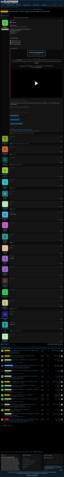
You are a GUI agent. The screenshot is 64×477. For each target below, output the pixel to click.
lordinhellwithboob (57, 395)
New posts (3, 7)
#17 (62, 300)
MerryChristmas (7, 368)
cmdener (58, 360)
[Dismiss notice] (61, 466)
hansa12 (58, 414)
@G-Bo (48, 103)
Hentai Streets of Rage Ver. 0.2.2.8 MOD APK (21, 395)
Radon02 (6, 416)
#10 (62, 222)
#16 (62, 289)
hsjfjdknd (58, 371)
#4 (62, 157)
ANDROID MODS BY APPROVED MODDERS (19, 407)
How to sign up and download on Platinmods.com (21, 129)
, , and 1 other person (20, 143)
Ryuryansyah (58, 420)
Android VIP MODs (26, 459)
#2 (62, 136)
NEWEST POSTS (26, 5)
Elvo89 (59, 390)
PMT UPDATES (36, 5)
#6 (62, 179)
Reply (62, 141)
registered (19, 59)
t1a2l (59, 405)
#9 (62, 212)
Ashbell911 (58, 386)
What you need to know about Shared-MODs (19, 107)
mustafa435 (6, 373)
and (17, 164)
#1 (62, 20)
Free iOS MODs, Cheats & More (28, 462)
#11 (62, 234)
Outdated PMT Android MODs (19, 421)
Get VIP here (39, 67)
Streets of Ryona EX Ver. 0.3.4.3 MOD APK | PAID (22, 356)
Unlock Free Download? (36, 53)
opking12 (58, 382)
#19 (62, 322)
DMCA (24, 468)
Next (7, 15)
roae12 (59, 410)
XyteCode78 (58, 377)
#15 (62, 278)
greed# (59, 351)
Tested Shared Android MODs (17, 362)
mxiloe (5, 407)
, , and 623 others (23, 133)
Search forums (8, 7)
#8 (62, 201)
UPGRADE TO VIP (10, 5)
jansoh (59, 356)
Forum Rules (25, 466)
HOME (3, 5)
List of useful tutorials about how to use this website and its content (24, 131)
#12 (62, 245)
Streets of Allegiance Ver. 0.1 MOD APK (19, 409)
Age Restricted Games (16, 353)
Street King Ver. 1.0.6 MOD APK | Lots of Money (23, 385)
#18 (62, 311)
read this (36, 62)
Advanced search (15, 7)
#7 (62, 191)
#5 (62, 167)
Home (24, 457)
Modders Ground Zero (27, 464)
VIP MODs (18, 5)
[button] (21, 5)
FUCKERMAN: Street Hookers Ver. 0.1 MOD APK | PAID (23, 381)
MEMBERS (44, 5)
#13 (62, 256)
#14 (62, 266)
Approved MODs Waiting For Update (22, 368)
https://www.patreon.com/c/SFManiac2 (18, 26)
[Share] (60, 20)
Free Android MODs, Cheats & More (29, 461)
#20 (62, 334)
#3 (62, 146)
